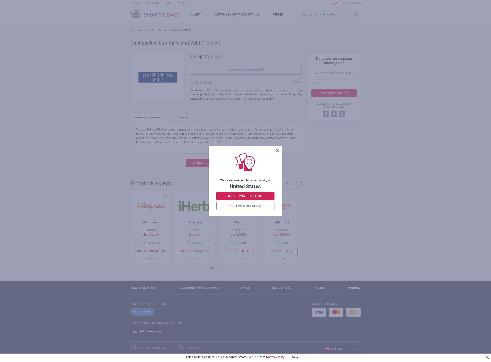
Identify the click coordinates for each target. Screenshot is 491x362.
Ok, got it (297, 357)
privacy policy (276, 357)
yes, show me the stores (245, 196)
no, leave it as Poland (245, 205)
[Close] (277, 150)
